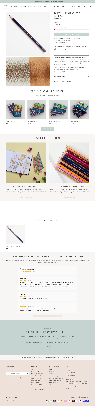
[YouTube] (16, 397)
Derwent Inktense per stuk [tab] (54, 95)
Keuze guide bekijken (26, 197)
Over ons (33, 369)
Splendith (12, 400)
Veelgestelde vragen (54, 376)
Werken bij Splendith (36, 387)
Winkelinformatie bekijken (63, 42)
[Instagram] (12, 397)
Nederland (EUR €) (76, 6)
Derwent (57, 18)
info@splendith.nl (54, 357)
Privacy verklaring (53, 382)
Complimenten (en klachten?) (56, 378)
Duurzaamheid (35, 371)
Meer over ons (47, 346)
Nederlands (73, 397)
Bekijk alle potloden (69, 197)
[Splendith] (5, 6)
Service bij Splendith (36, 376)
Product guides (35, 382)
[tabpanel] (47, 115)
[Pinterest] (9, 397)
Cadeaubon (52, 384)
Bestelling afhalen (36, 378)
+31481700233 (69, 357)
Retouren (51, 373)
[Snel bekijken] (24, 117)
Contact (51, 369)
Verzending (51, 371)
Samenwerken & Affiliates (38, 384)
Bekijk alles (47, 129)
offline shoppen (70, 383)
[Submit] (27, 373)
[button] (90, 6)
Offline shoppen (35, 380)
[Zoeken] (84, 6)
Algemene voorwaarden (55, 380)
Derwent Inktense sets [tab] (40, 95)
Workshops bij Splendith (37, 389)
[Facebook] (6, 397)
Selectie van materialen (37, 373)
